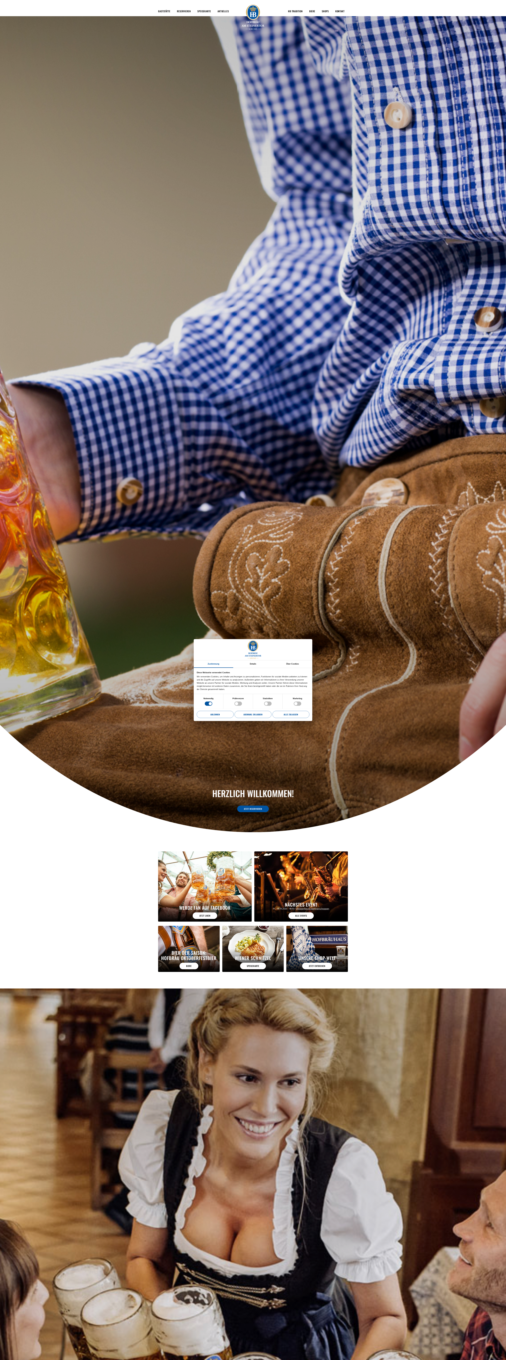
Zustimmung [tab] (213, 664)
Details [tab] (253, 664)
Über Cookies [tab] (292, 664)
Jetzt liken (204, 915)
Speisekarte (253, 966)
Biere (189, 966)
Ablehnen (215, 714)
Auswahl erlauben (253, 714)
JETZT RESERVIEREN (253, 808)
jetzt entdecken (317, 966)
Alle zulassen (291, 714)
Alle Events (301, 915)
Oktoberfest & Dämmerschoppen (312, 908)
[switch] (238, 704)
